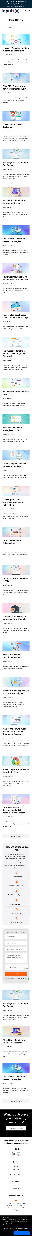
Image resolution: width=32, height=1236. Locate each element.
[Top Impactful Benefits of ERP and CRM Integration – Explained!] (16, 342)
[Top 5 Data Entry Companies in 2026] (16, 570)
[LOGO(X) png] (10, 9)
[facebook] (13, 1149)
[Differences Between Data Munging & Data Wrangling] (16, 608)
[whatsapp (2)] (28, 978)
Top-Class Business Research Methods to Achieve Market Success (13, 810)
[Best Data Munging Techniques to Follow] (16, 646)
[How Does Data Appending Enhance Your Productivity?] (16, 268)
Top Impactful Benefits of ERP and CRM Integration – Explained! (14, 353)
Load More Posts (16, 836)
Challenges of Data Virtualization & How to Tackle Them (13, 502)
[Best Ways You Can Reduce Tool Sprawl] (16, 154)
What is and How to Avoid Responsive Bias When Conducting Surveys (14, 731)
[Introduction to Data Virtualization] (16, 532)
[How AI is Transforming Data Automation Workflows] (16, 39)
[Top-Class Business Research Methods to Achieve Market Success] (16, 799)
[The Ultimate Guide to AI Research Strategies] (16, 230)
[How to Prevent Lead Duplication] (16, 116)
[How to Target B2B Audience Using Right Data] (16, 761)
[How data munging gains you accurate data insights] (16, 682)
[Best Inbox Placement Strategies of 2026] (16, 419)
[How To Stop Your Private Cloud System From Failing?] (16, 306)
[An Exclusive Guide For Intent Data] (16, 383)
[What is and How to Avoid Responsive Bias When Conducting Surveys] (16, 720)
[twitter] (16, 1149)
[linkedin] (19, 1149)
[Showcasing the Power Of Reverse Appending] (16, 455)
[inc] (13, 1153)
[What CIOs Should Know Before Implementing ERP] (16, 78)
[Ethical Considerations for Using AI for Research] (16, 192)
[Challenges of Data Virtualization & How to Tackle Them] (16, 491)
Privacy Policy (20, 978)
